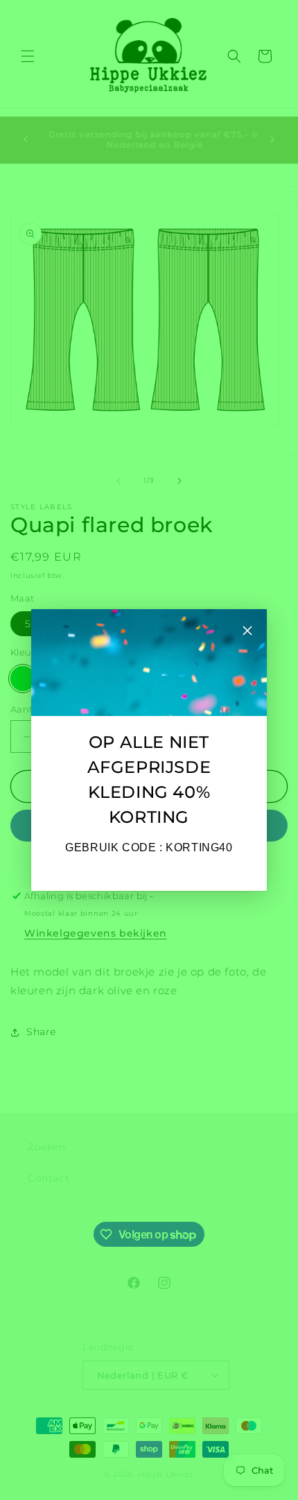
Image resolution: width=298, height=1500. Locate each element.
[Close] (247, 632)
